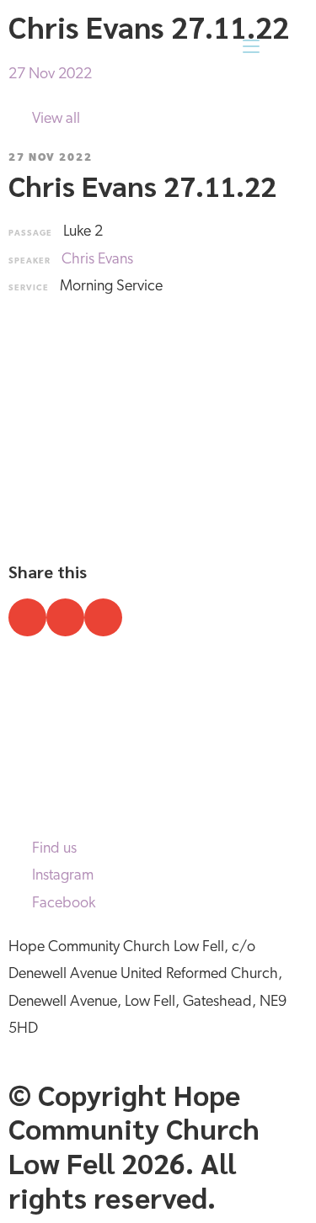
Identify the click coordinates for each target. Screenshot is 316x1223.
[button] (27, 617)
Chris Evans (97, 260)
